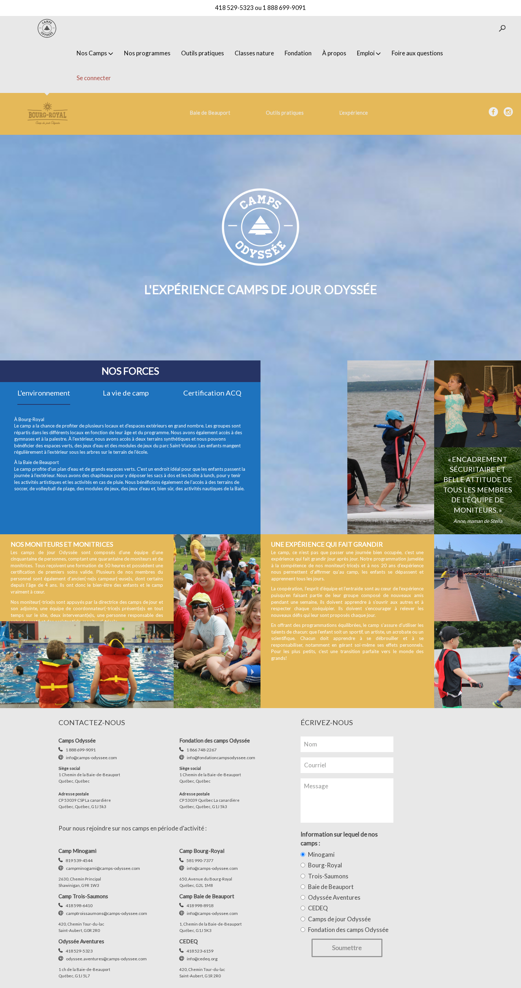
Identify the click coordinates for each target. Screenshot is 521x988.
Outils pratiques (202, 53)
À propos (334, 53)
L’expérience (353, 112)
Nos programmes (147, 53)
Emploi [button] (366, 53)
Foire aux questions (417, 53)
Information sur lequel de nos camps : (339, 838)
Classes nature (254, 53)
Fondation (298, 53)
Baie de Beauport (210, 112)
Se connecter (94, 78)
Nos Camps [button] (92, 53)
